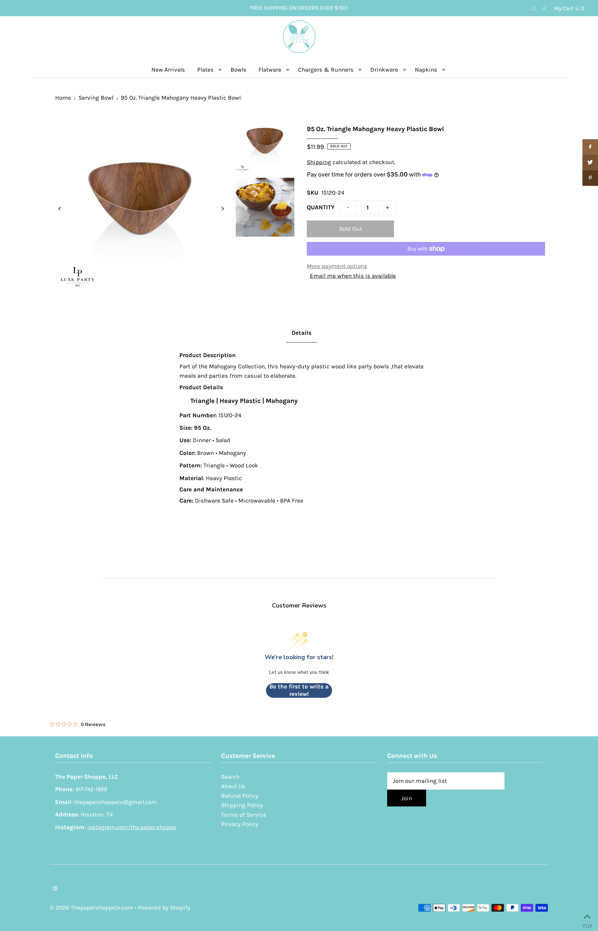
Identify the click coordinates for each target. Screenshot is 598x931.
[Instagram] (55, 888)
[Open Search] (534, 8)
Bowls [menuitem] (238, 69)
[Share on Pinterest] (590, 178)
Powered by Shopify (164, 907)
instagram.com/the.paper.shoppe (131, 827)
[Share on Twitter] (590, 162)
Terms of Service (243, 814)
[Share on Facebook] (590, 147)
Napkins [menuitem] (426, 69)
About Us (233, 786)
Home (63, 97)
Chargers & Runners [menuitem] (326, 69)
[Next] (222, 208)
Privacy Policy (239, 824)
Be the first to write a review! (299, 690)
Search (230, 776)
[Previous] (60, 208)
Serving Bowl (95, 97)
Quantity (321, 207)
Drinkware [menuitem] (384, 69)
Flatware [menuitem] (270, 69)
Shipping (319, 162)
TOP (587, 924)
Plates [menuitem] (205, 69)
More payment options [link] (337, 266)
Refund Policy (239, 795)
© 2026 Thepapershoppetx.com (91, 907)
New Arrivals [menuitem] (168, 69)
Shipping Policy (242, 805)
